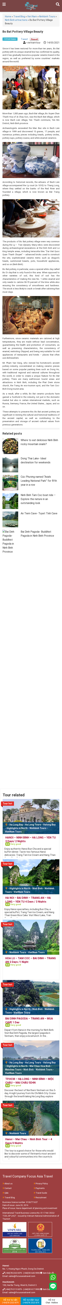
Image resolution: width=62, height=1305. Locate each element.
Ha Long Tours (33, 824)
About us (8, 1183)
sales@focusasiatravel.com (22, 1276)
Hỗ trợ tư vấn (10, 1301)
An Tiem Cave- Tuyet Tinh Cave (39, 513)
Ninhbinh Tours (38, 828)
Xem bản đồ (48, 1273)
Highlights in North (17, 828)
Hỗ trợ (52, 1301)
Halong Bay (49, 824)
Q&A (6, 1193)
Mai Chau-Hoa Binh (40, 1066)
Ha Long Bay (16, 824)
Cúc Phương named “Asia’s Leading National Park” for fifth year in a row (39, 480)
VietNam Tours (13, 831)
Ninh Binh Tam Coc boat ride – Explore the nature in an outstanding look (38, 499)
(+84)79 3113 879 (13, 1289)
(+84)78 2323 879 (13, 1273)
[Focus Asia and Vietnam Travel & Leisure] (31, 5)
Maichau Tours (13, 1069)
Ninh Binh (37, 888)
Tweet (24, 39)
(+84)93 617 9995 (31, 1289)
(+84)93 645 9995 (31, 1273)
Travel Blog (9, 1197)
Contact (8, 1188)
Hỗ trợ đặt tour (31, 1301)
